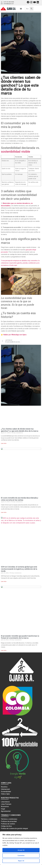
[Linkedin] (38, 2)
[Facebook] (28, 2)
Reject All (21, 861)
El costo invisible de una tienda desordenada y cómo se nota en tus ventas (19, 499)
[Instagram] (31, 2)
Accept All (21, 850)
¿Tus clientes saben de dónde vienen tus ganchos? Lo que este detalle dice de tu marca (19, 430)
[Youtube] (34, 2)
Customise (21, 855)
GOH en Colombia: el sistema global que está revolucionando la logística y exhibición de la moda (19, 569)
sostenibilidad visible (15, 151)
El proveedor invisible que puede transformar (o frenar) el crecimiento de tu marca (20, 637)
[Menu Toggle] (21, 9)
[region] (21, 848)
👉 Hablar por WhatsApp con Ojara (13, 335)
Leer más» (4, 443)
